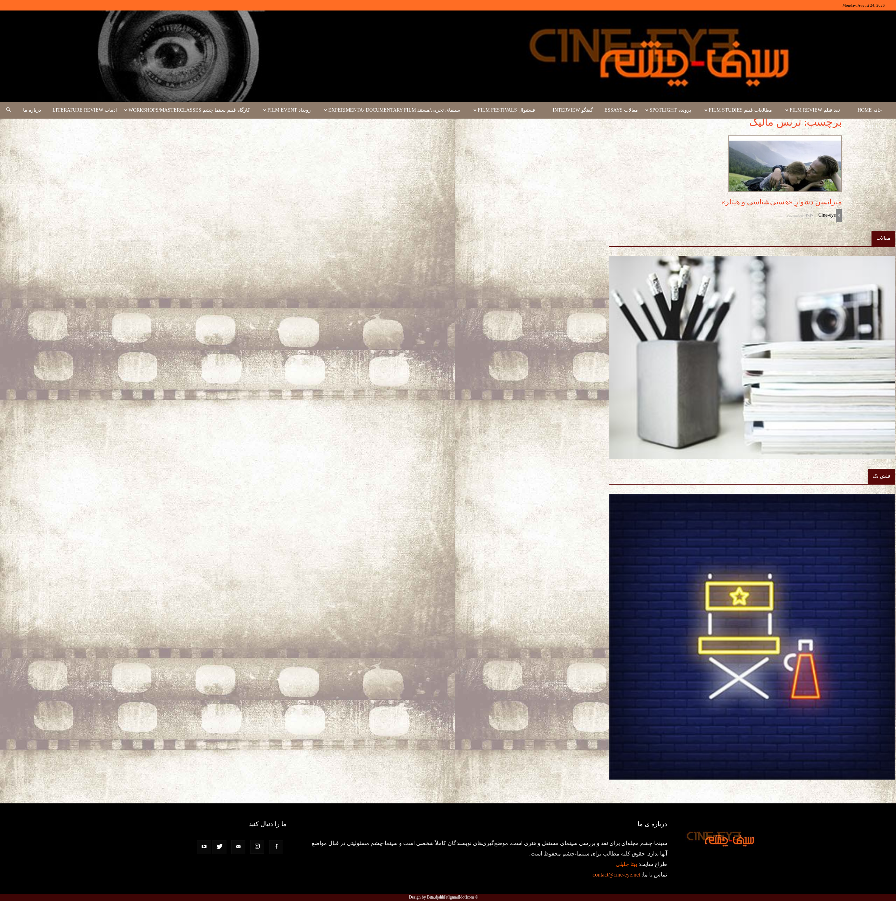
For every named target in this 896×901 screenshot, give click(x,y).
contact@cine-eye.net (616, 875)
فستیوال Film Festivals (506, 110)
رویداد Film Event (289, 110)
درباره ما (32, 110)
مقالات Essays (621, 110)
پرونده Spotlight (670, 110)
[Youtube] (204, 847)
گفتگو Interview (573, 110)
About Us (870, 126)
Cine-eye (827, 215)
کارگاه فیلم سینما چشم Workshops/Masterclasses (189, 110)
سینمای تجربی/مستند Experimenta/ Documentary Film (394, 110)
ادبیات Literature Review (84, 110)
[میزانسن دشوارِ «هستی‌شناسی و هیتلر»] (698, 163)
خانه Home (870, 110)
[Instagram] (257, 847)
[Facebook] (276, 847)
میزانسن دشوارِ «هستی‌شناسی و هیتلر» (781, 202)
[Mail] (238, 847)
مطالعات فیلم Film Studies (740, 110)
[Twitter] (219, 847)
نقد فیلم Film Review (815, 110)
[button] (8, 110)
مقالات (883, 238)
